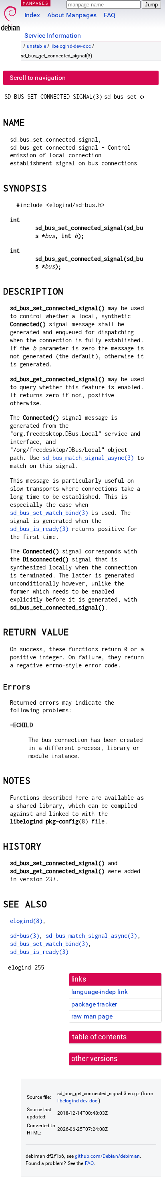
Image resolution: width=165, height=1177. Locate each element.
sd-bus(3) (24, 935)
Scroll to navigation (38, 77)
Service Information (52, 35)
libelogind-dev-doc (70, 46)
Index (32, 15)
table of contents (99, 1037)
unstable (36, 46)
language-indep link (99, 992)
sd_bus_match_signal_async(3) (88, 457)
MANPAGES (35, 3)
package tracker (94, 1004)
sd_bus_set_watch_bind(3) (49, 512)
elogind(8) (26, 920)
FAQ (109, 15)
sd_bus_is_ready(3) (39, 528)
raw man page (92, 1016)
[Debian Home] (10, 16)
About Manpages (72, 15)
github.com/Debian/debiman (107, 1156)
